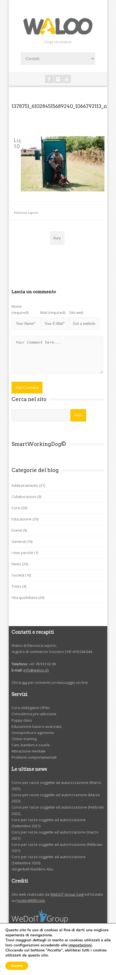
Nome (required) (20, 309)
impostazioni (80, 945)
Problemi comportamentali (34, 757)
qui (24, 682)
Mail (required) (52, 312)
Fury (57, 237)
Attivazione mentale (29, 751)
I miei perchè (22, 552)
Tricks (16, 586)
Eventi (17, 530)
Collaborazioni (24, 496)
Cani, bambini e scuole (31, 744)
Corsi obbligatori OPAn (31, 707)
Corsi (16, 507)
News (16, 563)
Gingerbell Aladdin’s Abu (32, 869)
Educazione (22, 519)
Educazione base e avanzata (36, 726)
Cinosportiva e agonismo (33, 732)
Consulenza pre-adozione (34, 713)
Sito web (76, 312)
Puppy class (22, 720)
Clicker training (24, 738)
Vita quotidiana (24, 597)
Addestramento (25, 485)
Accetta (17, 966)
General (19, 541)
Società (18, 575)
